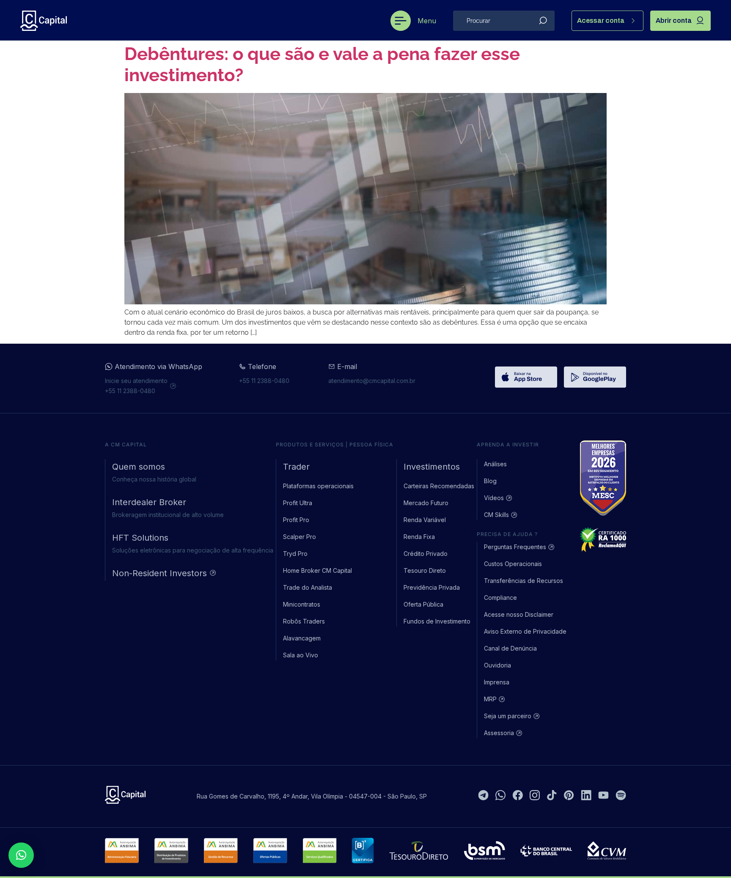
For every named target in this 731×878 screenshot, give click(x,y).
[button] (21, 855)
